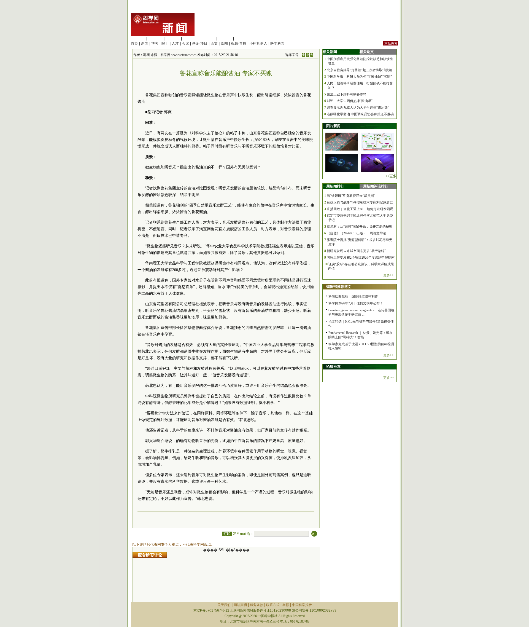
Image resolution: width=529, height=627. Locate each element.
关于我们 (224, 605)
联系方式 (272, 605)
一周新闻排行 (333, 186)
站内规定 (377, 38)
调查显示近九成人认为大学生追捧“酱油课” (358, 107)
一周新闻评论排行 (374, 186)
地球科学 (225, 38)
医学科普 (277, 43)
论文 (214, 43)
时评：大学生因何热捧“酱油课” (350, 101)
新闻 (144, 43)
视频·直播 (238, 43)
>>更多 (390, 176)
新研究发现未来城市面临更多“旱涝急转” (356, 251)
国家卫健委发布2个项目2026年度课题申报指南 (361, 257)
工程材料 (190, 38)
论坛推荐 (333, 367)
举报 (285, 605)
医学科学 (155, 38)
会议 (185, 43)
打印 (227, 534)
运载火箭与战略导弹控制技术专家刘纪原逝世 (360, 202)
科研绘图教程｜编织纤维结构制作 (353, 296)
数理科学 (242, 38)
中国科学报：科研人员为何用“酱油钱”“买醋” (359, 77)
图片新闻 (333, 126)
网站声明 (240, 605)
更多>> (388, 275)
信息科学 (207, 38)
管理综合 (259, 38)
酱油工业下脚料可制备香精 (346, 94)
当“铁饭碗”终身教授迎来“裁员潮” (351, 196)
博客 (154, 43)
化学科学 (173, 38)
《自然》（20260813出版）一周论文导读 (356, 233)
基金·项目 (199, 43)
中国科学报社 (302, 605)
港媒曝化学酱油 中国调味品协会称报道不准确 (360, 114)
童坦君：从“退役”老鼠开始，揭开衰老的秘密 (359, 227)
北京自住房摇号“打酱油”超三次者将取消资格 (359, 70)
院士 (165, 43)
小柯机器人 (258, 43)
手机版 (392, 38)
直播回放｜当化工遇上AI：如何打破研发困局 (360, 209)
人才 (175, 43)
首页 (134, 43)
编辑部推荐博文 (338, 287)
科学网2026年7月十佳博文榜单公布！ (355, 303)
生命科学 (138, 38)
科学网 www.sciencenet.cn (178, 55)
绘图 (224, 43)
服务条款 (256, 605)
